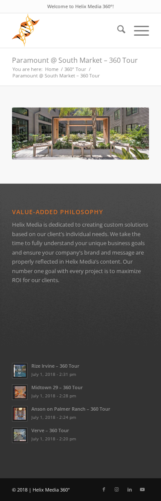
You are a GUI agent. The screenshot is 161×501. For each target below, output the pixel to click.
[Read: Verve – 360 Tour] (19, 435)
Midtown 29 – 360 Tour (57, 387)
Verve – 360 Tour (50, 430)
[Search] (117, 30)
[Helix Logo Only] (67, 30)
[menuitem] (117, 30)
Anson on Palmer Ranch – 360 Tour (70, 409)
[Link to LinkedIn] (129, 489)
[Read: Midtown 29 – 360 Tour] (19, 392)
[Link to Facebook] (103, 489)
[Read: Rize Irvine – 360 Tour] (19, 370)
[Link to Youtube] (142, 489)
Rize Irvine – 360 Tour (55, 366)
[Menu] (137, 30)
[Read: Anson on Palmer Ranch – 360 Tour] (19, 413)
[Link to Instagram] (116, 489)
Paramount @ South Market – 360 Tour (75, 60)
